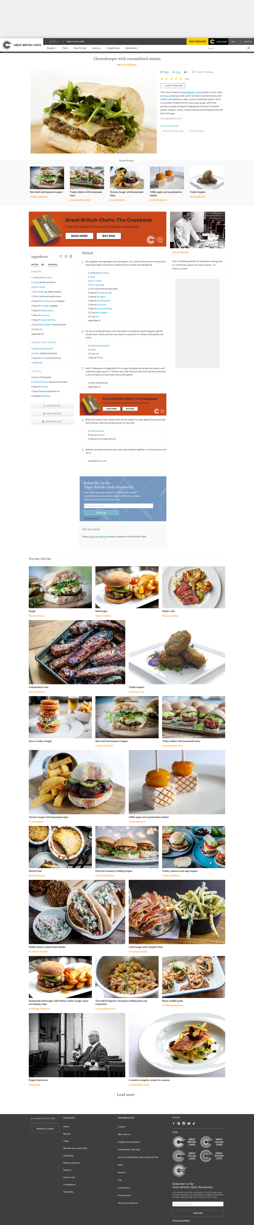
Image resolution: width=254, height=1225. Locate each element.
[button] (51, 48)
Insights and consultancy (129, 1142)
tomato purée (46, 310)
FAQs (120, 1165)
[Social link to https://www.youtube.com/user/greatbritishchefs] (189, 1123)
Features (67, 1170)
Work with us (124, 1134)
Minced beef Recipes (173, 130)
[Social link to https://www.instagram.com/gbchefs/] (183, 1123)
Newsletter (68, 1192)
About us (122, 1172)
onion (35, 282)
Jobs (120, 1180)
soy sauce (45, 315)
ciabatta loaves (40, 382)
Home (66, 1126)
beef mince (47, 277)
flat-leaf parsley (47, 301)
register (102, 536)
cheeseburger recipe (191, 92)
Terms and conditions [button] (91, 518)
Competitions (69, 1184)
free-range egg (40, 291)
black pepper (45, 324)
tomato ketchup (47, 319)
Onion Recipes (197, 130)
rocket (47, 396)
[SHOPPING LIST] (71, 256)
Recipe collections (71, 1162)
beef (197, 102)
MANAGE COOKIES (45, 1129)
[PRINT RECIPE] (65, 256)
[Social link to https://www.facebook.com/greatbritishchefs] (173, 1123)
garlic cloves (39, 287)
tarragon (44, 305)
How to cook (69, 1177)
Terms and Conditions (128, 1203)
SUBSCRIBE (101, 512)
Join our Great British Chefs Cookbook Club (138, 1157)
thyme (43, 358)
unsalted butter (45, 348)
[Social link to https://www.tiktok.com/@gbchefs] (194, 1123)
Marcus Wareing (129, 64)
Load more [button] (126, 1094)
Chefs (66, 1141)
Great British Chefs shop (129, 1149)
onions (36, 353)
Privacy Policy (124, 1195)
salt (40, 329)
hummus (44, 386)
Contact (121, 1126)
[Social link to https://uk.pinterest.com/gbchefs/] (178, 1123)
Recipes (66, 1133)
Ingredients (68, 1155)
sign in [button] (92, 536)
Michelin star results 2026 (75, 1148)
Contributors (124, 1187)
